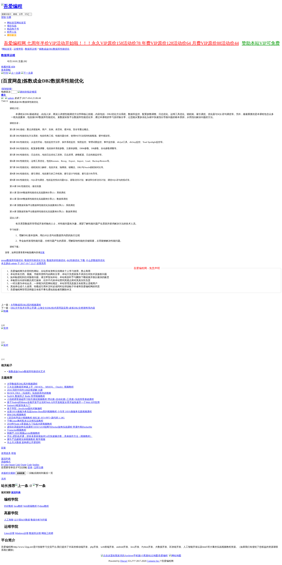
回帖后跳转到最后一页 (41, 473)
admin (11, 98)
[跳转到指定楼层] (27, 92)
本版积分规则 (8, 473)
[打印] (4, 73)
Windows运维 (21, 533)
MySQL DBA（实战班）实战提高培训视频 (29, 393)
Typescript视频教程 (16, 430)
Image (12, 464)
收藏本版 (8, 66)
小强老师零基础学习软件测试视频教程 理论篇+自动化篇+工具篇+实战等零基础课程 (50, 399)
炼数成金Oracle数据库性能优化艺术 (27, 371)
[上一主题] (15, 73)
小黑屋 (144, 555)
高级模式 (6, 461)
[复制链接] (6, 88)
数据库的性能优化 (56, 260)
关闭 (3, 479)
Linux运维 (9, 533)
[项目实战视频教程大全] (11, 6)
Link (18, 464)
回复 (42, 252)
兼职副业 (11, 35)
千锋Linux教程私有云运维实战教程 (25, 421)
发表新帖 (6, 70)
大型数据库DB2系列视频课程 (26, 305)
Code (29, 464)
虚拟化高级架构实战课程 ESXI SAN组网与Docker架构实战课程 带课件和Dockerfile (49, 427)
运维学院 (18, 49)
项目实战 (11, 26)
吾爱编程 (163, 555)
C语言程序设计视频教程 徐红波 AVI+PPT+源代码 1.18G (36, 417)
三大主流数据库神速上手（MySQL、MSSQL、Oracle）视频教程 (40, 387)
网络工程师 (47, 533)
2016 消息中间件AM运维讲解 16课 (25, 390)
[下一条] (39, 485)
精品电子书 (13, 29)
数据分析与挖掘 (39, 519)
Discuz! (123, 561)
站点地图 (153, 555)
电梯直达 (6, 92)
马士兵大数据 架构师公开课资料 (24, 442)
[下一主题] (27, 73)
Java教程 (18, 506)
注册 (8, 17)
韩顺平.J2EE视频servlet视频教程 (23, 433)
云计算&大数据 (22, 519)
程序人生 (11, 32)
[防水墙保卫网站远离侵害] (170, 555)
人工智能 (9, 519)
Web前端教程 (30, 506)
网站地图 (176, 555)
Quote (23, 464)
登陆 (3, 17)
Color (6, 464)
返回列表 (6, 458)
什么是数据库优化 (95, 260)
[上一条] (21, 485)
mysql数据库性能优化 (12, 260)
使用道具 (6, 453)
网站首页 (16, 22)
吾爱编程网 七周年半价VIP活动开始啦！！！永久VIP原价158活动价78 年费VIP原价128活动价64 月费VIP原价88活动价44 (121, 43)
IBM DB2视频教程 (16, 414)
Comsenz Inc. (153, 561)
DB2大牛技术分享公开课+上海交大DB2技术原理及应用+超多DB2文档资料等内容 (53, 308)
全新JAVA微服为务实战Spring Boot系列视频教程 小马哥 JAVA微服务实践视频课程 (49, 411)
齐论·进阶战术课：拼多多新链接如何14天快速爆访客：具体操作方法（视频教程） (49, 436)
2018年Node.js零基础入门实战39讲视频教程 (29, 424)
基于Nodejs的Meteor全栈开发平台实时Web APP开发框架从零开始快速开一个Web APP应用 (53, 402)
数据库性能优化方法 (35, 260)
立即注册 (38, 467)
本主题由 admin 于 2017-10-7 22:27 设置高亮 (23, 263)
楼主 (3, 95)
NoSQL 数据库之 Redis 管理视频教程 (26, 396)
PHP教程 (8, 506)
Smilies (35, 464)
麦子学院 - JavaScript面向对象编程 (24, 408)
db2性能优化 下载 (76, 260)
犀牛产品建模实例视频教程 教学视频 (26, 439)
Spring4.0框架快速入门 (18, 405)
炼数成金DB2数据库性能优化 (54, 49)
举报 (13, 453)
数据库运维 (31, 49)
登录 (30, 467)
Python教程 (43, 506)
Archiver (129, 555)
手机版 (137, 555)
